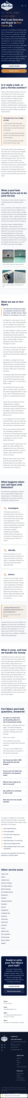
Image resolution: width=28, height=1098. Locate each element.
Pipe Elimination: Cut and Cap (13, 840)
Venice (3, 928)
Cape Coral (4, 874)
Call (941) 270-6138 (14, 66)
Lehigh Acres (5, 880)
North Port (4, 922)
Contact (19, 1062)
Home (2, 12)
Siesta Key (4, 919)
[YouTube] (2, 1050)
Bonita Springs (6, 889)
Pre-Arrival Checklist (22, 1066)
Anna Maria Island (7, 892)
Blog (18, 1060)
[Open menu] (25, 5)
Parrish (3, 907)
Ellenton (3, 898)
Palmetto (4, 904)
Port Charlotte (5, 934)
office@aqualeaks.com (10, 1009)
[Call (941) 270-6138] (22, 5)
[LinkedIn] (2, 1045)
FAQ (18, 1064)
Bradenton (4, 895)
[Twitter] (4, 1045)
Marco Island (5, 940)
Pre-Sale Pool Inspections (12, 834)
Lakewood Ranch (6, 901)
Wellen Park (5, 931)
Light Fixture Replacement (12, 843)
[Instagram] (2, 1047)
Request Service (14, 71)
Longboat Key (5, 913)
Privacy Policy (20, 1073)
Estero (3, 877)
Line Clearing (8, 837)
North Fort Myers (6, 883)
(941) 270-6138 (8, 1003)
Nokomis (4, 916)
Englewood (4, 910)
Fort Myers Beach (6, 886)
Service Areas (9, 12)
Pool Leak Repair (9, 831)
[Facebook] (4, 1047)
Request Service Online (14, 991)
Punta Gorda (5, 937)
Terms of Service (21, 1080)
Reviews (19, 1075)
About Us (19, 1058)
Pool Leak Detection (10, 828)
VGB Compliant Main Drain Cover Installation (14, 848)
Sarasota (4, 925)
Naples (3, 943)
